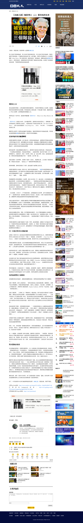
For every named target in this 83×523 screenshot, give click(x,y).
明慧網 (53, 515)
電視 (54, 1)
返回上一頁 (31, 507)
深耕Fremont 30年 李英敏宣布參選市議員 (69, 265)
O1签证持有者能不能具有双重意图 (70, 257)
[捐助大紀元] (65, 432)
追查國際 (17, 515)
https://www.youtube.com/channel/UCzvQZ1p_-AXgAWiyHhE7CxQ (35, 385)
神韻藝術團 (28, 515)
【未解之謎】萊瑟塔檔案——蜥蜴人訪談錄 (69, 235)
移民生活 (42, 4)
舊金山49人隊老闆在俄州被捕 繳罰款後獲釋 (70, 143)
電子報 (69, 1)
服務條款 (21, 513)
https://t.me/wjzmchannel (30, 391)
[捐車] (65, 425)
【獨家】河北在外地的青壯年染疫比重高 (22, 447)
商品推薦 (62, 4)
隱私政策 (27, 513)
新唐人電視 (22, 515)
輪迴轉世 (49, 58)
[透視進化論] (65, 214)
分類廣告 (49, 4)
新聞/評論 (29, 4)
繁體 (73, 1)
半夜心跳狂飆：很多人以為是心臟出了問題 (69, 228)
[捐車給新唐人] (65, 45)
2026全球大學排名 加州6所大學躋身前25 (70, 250)
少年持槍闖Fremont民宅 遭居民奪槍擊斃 (69, 150)
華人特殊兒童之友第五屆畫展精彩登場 (69, 165)
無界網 (62, 515)
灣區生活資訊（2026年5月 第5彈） (69, 280)
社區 (36, 4)
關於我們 (11, 513)
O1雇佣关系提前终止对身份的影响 (70, 272)
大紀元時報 (34, 515)
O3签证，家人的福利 (70, 286)
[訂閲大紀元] (65, 408)
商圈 (66, 1)
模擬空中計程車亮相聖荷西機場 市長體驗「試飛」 (69, 128)
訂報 (57, 1)
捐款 (63, 1)
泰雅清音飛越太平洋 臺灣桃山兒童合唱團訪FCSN (69, 120)
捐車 (60, 1)
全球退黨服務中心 (47, 515)
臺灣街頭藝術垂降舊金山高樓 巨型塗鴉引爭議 (70, 172)
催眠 (17, 133)
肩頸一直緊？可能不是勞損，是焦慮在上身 (69, 243)
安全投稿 (32, 513)
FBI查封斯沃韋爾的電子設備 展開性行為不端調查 (70, 135)
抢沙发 (51, 460)
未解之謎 (14, 11)
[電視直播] (65, 445)
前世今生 (32, 115)
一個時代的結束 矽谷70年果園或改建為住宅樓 (70, 157)
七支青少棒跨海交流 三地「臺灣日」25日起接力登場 (70, 105)
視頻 (56, 4)
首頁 (10, 11)
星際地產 (16, 449)
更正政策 (16, 513)
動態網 (58, 515)
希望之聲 (40, 515)
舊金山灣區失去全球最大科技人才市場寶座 (69, 113)
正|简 (50, 46)
